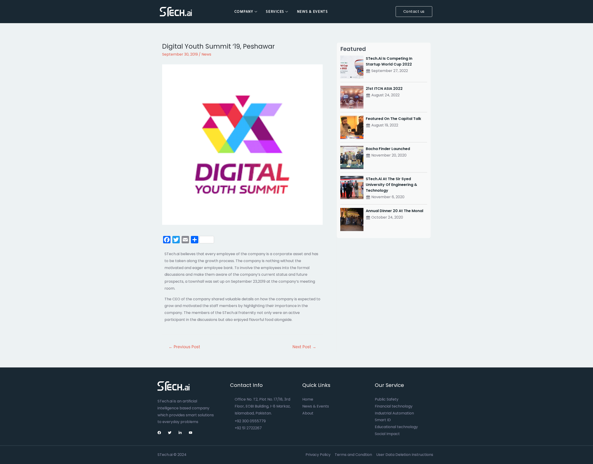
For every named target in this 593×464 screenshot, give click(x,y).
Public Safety (386, 399)
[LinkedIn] (180, 432)
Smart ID (383, 420)
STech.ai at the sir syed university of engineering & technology (391, 184)
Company (243, 11)
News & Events (312, 11)
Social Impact (387, 433)
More (341, 11)
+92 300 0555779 (250, 421)
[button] (414, 11)
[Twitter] (169, 432)
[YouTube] (190, 432)
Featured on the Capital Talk (393, 118)
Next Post (304, 347)
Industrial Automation (394, 413)
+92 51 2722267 (248, 428)
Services (275, 11)
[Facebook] (159, 432)
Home (307, 399)
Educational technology (396, 427)
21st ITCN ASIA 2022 (384, 88)
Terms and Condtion (353, 454)
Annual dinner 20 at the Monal (394, 210)
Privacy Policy (318, 454)
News (206, 54)
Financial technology (394, 406)
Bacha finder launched (388, 148)
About (307, 413)
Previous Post (184, 347)
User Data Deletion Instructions (404, 454)
